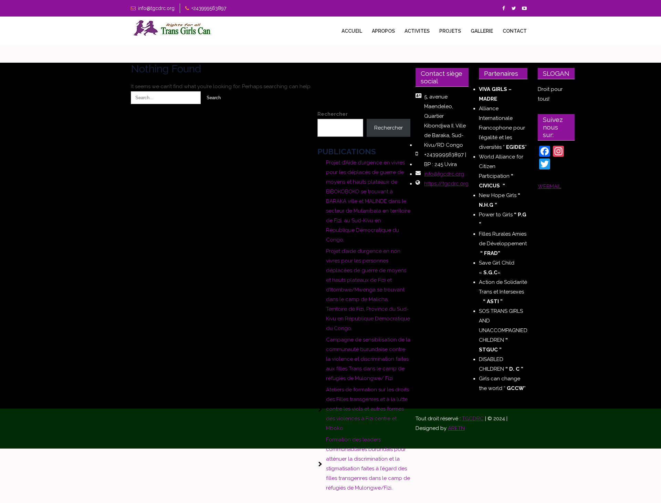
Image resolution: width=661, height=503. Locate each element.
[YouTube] (524, 8)
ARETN (456, 428)
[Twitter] (514, 8)
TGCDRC (473, 418)
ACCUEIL (352, 31)
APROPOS (383, 31)
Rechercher (332, 114)
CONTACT (515, 31)
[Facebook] (503, 8)
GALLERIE (482, 31)
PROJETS (450, 31)
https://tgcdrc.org (446, 184)
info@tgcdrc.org (156, 8)
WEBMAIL (549, 186)
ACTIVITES (417, 31)
